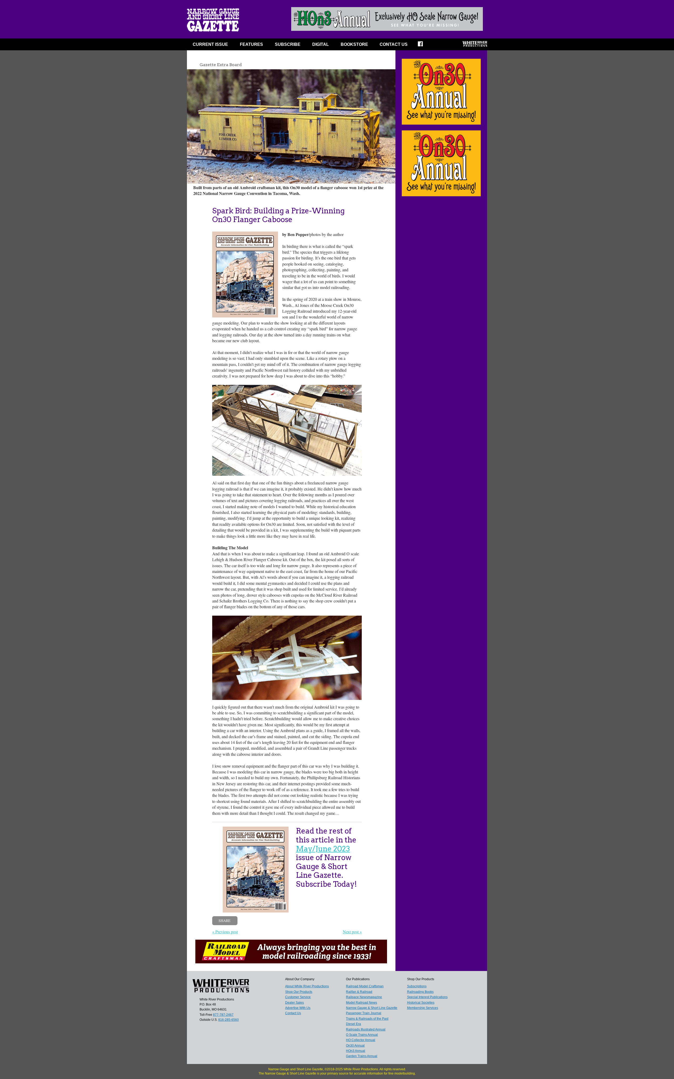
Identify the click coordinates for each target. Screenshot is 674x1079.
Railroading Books (420, 992)
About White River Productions (307, 986)
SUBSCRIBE (287, 44)
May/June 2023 (323, 848)
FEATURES (251, 44)
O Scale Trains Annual (362, 1035)
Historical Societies (420, 1002)
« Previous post (225, 931)
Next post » (352, 931)
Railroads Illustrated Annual (365, 1029)
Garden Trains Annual (361, 1056)
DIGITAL (320, 44)
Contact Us (394, 44)
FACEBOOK (424, 45)
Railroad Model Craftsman (365, 986)
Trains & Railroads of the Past (367, 1019)
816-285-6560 (228, 1020)
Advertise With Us (297, 1008)
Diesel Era (353, 1024)
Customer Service (298, 997)
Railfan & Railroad (359, 992)
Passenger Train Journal (363, 1013)
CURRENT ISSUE (210, 44)
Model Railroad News (361, 1002)
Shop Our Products (298, 992)
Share (225, 920)
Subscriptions (417, 986)
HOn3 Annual (355, 1051)
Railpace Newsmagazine (364, 997)
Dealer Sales (294, 1002)
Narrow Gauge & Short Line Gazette (371, 1008)
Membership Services (422, 1008)
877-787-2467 (223, 1015)
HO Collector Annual (360, 1040)
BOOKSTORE (354, 44)
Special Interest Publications (427, 997)
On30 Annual (355, 1045)
